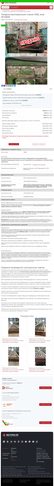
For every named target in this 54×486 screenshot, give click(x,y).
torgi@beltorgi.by (28, 196)
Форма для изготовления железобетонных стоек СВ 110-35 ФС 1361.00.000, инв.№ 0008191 (39, 369)
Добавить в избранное (39, 144)
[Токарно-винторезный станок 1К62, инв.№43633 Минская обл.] (15, 86)
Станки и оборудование (18, 10)
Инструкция (6, 453)
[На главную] (1, 10)
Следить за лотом (13, 144)
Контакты (5, 458)
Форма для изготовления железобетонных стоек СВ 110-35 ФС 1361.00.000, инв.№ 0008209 (39, 340)
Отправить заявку (45, 387)
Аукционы (5, 7)
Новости (13, 453)
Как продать (14, 7)
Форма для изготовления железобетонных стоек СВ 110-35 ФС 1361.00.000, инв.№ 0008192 (13, 369)
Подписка (5, 455)
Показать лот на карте (20, 19)
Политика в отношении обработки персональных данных (43, 481)
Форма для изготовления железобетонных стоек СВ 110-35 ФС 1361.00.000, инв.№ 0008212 (13, 340)
